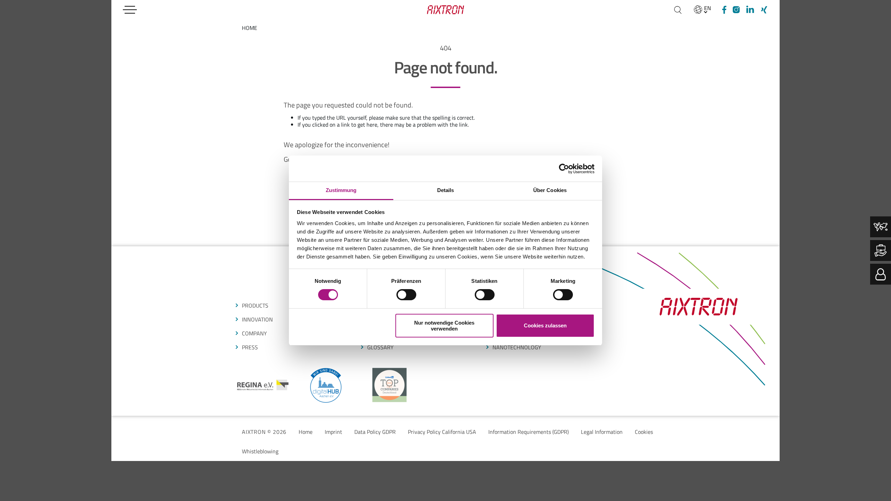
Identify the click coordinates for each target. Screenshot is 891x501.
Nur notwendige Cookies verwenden (444, 326)
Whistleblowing (260, 451)
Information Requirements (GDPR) (528, 432)
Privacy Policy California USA (442, 432)
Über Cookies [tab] (550, 190)
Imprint (333, 432)
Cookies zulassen (545, 325)
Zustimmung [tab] (341, 190)
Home (306, 432)
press (250, 347)
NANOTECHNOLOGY (516, 347)
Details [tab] (445, 190)
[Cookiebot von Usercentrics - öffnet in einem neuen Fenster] (564, 169)
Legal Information (602, 432)
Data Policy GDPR (375, 432)
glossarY (380, 347)
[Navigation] (129, 9)
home (249, 28)
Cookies (644, 432)
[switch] (406, 294)
